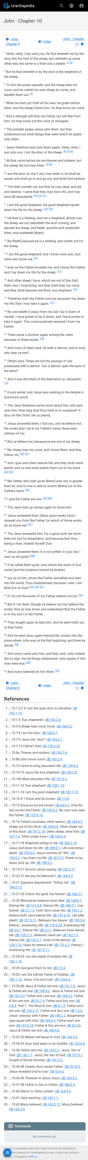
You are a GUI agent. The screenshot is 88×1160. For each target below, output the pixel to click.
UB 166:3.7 (50, 733)
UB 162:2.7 (34, 940)
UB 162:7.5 (70, 935)
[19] (6, 383)
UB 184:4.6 (51, 1030)
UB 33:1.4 (37, 1001)
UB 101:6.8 (34, 905)
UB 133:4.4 (77, 1044)
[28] (33, 555)
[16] (75, 289)
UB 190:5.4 (77, 920)
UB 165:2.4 (53, 720)
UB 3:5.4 (59, 968)
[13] (51, 209)
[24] (27, 490)
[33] (17, 644)
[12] (46, 209)
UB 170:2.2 (62, 945)
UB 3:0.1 (15, 930)
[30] (37, 587)
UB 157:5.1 (75, 1055)
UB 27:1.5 (27, 910)
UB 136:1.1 (24, 1055)
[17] (52, 302)
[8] (50, 164)
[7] (47, 164)
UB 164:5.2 (64, 726)
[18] (42, 338)
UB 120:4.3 (62, 979)
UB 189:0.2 (44, 863)
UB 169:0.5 (47, 1021)
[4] (64, 151)
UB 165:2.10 (68, 843)
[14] (36, 258)
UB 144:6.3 (74, 822)
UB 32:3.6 (74, 1025)
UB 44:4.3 (62, 805)
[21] (27, 453)
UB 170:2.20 (51, 746)
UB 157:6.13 (25, 1025)
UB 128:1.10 (55, 786)
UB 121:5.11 (27, 920)
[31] (42, 587)
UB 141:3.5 (54, 1060)
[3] (31, 93)
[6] (71, 151)
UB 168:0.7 (74, 901)
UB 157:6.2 (59, 779)
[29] (32, 587)
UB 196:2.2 (57, 1016)
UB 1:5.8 (63, 799)
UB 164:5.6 (63, 1091)
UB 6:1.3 (59, 1006)
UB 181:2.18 (36, 832)
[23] (11, 471)
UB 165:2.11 (66, 869)
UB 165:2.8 (69, 772)
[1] (68, 62)
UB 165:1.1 (50, 1098)
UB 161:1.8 (67, 986)
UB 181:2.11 (40, 950)
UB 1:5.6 (76, 1011)
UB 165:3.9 (17, 1109)
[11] (44, 195)
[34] (28, 662)
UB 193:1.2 (74, 910)
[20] (22, 453)
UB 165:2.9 (57, 836)
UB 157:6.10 (34, 815)
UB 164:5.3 (69, 1037)
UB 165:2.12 (51, 1104)
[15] (59, 271)
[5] (68, 151)
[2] (71, 62)
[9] (35, 195)
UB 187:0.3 (56, 858)
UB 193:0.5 (27, 853)
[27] (30, 524)
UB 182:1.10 (69, 792)
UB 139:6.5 (70, 766)
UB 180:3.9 (67, 1085)
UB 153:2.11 (24, 935)
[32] (81, 595)
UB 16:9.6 (57, 1072)
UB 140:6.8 (50, 827)
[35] (57, 670)
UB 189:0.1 (52, 848)
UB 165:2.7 (54, 739)
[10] (39, 195)
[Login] (81, 6)
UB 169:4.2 (50, 810)
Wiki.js (33, 1156)
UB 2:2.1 (45, 930)
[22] (6, 471)
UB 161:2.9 (17, 996)
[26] (50, 498)
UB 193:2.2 (51, 1050)
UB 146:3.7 (74, 894)
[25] (45, 498)
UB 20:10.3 (72, 1067)
